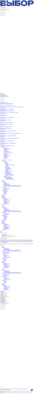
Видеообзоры (6, 189)
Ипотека (3, 181)
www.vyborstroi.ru (29, 392)
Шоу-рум (5, 256)
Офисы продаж (2, 291)
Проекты (3, 160)
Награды (5, 200)
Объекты (1, 103)
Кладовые (7, 103)
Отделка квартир (8, 172)
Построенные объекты (7, 176)
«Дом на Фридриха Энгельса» (8, 152)
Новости (5, 187)
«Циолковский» (6, 154)
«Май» (5, 153)
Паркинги (4, 103)
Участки (5, 219)
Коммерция (11, 103)
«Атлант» (5, 158)
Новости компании (7, 188)
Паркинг (3, 220)
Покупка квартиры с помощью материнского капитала (12, 185)
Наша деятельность (7, 199)
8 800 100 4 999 (2, 301)
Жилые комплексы (5, 147)
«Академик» (6, 150)
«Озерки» (5, 157)
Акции (3, 180)
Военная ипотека (6, 183)
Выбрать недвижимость (4, 95)
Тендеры (3, 195)
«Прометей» (6, 156)
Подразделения (6, 227)
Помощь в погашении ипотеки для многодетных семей (12, 186)
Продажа (5, 192)
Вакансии (3, 197)
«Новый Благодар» (7, 151)
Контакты (3, 204)
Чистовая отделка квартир (10, 174)
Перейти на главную (3, 238)
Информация (6, 202)
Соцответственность (7, 201)
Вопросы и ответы (7, 203)
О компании (4, 223)
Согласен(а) (2, 245)
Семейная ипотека (6, 184)
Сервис (3, 196)
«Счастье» (5, 155)
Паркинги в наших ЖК (9, 171)
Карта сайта (22, 388)
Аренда (5, 193)
